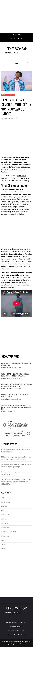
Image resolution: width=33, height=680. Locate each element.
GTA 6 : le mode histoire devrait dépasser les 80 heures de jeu (16, 364)
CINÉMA (4, 506)
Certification (5, 502)
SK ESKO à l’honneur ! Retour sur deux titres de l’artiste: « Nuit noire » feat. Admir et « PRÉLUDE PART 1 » (16, 407)
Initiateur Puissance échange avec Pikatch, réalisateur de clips (18, 425)
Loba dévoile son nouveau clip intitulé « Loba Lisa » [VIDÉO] (15, 433)
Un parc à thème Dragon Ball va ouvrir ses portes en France (15, 396)
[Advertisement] (16, 16)
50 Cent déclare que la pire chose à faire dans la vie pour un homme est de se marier (15, 375)
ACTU (3, 94)
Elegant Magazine (11, 644)
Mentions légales (15, 627)
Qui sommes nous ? (12, 622)
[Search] (28, 63)
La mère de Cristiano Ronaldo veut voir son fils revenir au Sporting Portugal (16, 385)
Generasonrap (16, 48)
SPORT (3, 549)
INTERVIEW (5, 528)
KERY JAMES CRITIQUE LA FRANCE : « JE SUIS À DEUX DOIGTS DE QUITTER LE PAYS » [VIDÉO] (15, 178)
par (10, 209)
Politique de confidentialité (15, 631)
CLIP (2, 511)
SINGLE (3, 545)
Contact (22, 622)
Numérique (5, 536)
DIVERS (3, 519)
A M (5, 118)
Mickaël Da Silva (7, 367)
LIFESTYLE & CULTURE (8, 532)
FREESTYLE (5, 523)
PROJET (4, 540)
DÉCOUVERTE (10, 94)
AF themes (23, 644)
